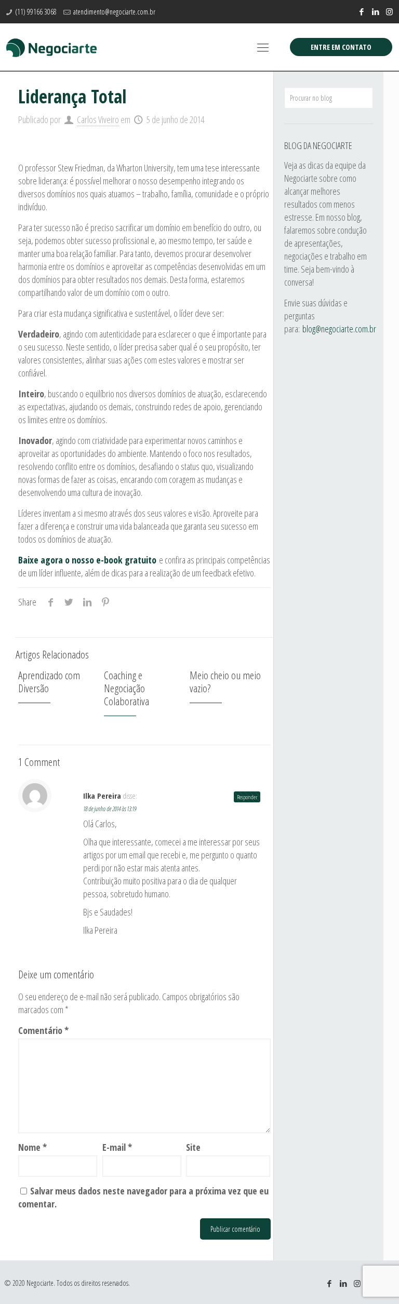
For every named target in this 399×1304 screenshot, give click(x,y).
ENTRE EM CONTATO (341, 47)
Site (193, 1147)
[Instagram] (389, 11)
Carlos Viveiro (98, 119)
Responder (247, 797)
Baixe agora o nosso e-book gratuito (87, 560)
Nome (32, 1147)
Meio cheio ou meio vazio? (225, 681)
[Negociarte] (51, 46)
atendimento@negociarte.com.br (114, 12)
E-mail (117, 1147)
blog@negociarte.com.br (339, 328)
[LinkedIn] (375, 11)
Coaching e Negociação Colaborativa (126, 688)
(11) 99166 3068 (36, 12)
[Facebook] (361, 11)
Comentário (43, 1030)
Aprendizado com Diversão (49, 681)
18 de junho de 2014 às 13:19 (109, 808)
